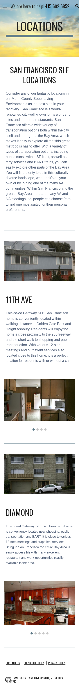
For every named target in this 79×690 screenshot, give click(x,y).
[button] (5, 6)
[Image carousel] (39, 405)
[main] (39, 28)
